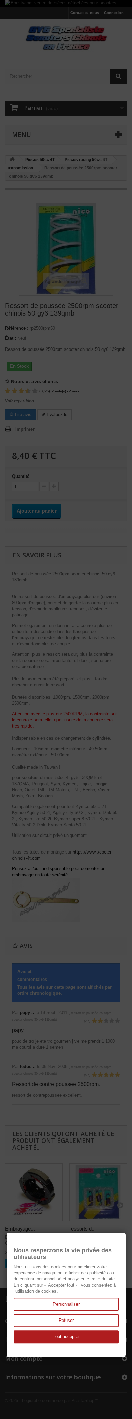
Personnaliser (66, 1304)
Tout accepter (66, 1336)
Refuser (66, 1320)
